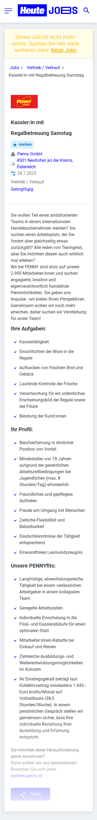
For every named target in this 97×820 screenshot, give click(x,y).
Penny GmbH (29, 153)
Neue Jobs (64, 50)
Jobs (14, 67)
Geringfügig (22, 189)
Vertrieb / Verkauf (43, 67)
